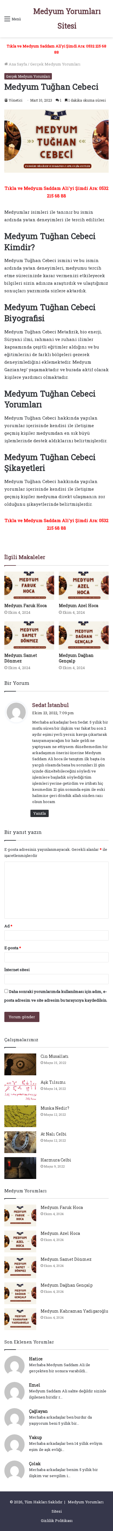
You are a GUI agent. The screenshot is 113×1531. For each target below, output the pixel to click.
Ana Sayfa (17, 64)
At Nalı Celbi (54, 1134)
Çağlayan (38, 1411)
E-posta (12, 947)
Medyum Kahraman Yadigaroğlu (74, 1311)
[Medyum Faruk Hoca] (29, 586)
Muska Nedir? (55, 1108)
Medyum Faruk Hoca (25, 605)
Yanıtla (39, 813)
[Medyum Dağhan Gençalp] (84, 635)
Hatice (36, 1359)
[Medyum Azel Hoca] (84, 586)
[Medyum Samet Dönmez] (29, 635)
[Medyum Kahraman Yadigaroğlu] (20, 1319)
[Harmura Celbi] (20, 1168)
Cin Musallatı (55, 1056)
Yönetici (15, 100)
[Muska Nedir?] (20, 1116)
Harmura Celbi (56, 1160)
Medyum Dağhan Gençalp (67, 1285)
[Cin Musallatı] (20, 1064)
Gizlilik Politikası (56, 1520)
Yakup (35, 1437)
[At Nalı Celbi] (20, 1142)
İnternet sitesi (17, 969)
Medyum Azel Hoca (78, 605)
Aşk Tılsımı (53, 1082)
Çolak (35, 1463)
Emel (34, 1385)
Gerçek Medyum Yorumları (55, 64)
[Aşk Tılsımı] (20, 1090)
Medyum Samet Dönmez (20, 658)
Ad (8, 926)
